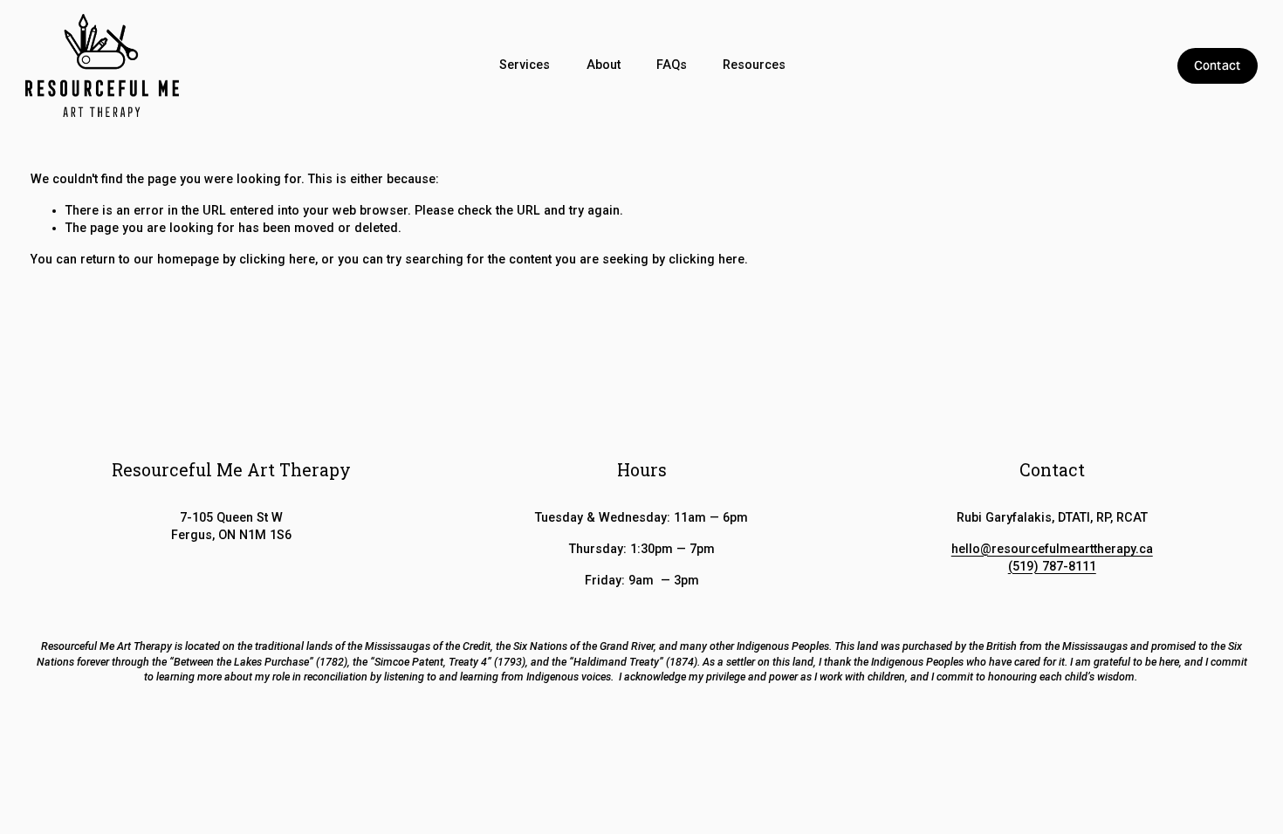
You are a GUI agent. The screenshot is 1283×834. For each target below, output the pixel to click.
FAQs (671, 65)
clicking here (277, 259)
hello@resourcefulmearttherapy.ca (1052, 549)
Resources (754, 65)
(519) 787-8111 (1052, 566)
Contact (1217, 65)
